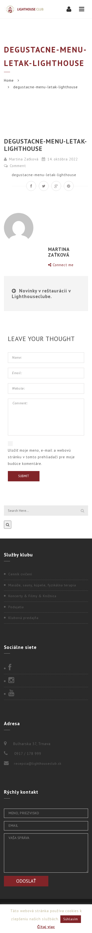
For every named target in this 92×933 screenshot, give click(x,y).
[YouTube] (46, 693)
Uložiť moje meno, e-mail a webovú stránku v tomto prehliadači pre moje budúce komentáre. (41, 457)
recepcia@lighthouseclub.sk (37, 763)
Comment (17, 165)
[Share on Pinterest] (69, 186)
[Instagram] (46, 680)
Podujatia (16, 607)
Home (9, 80)
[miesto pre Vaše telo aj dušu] (23, 9)
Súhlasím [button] (70, 919)
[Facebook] (46, 668)
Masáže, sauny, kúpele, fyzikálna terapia (42, 585)
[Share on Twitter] (44, 186)
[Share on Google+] (56, 186)
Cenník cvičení (20, 574)
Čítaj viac (46, 926)
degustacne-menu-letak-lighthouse (44, 174)
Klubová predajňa (23, 618)
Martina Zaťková (24, 159)
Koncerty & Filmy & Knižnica (32, 596)
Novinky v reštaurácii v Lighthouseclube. (41, 293)
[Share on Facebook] (31, 186)
